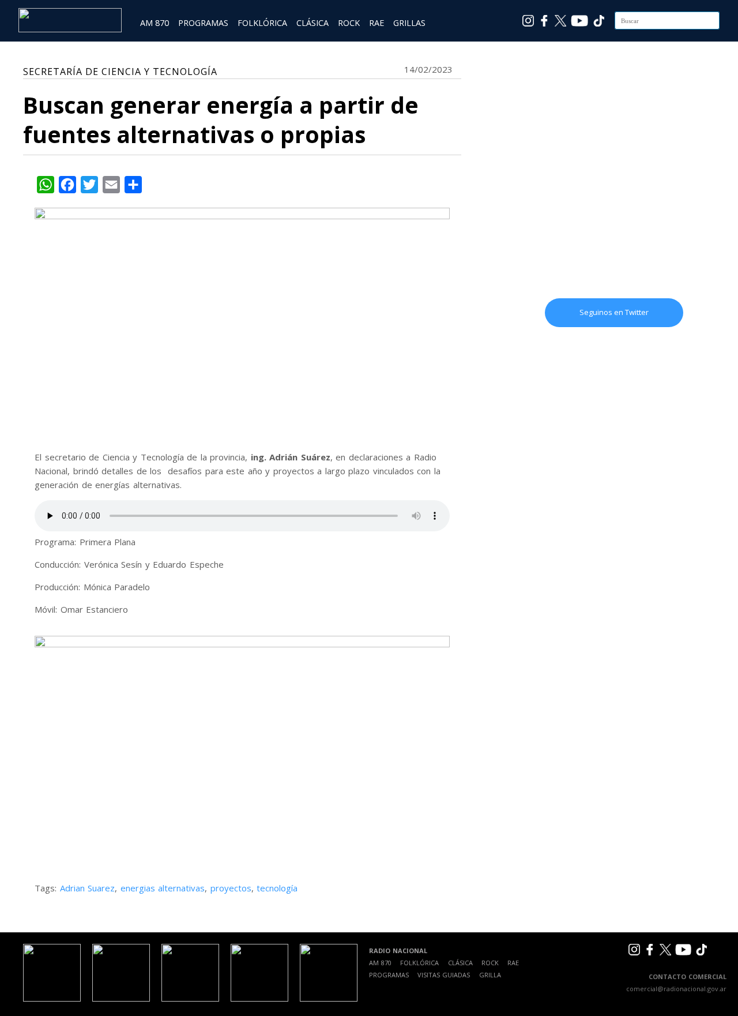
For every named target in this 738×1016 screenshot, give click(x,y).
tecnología (277, 888)
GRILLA (490, 974)
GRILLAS (409, 22)
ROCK (349, 22)
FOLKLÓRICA (262, 22)
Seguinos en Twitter (614, 312)
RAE (376, 22)
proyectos (230, 888)
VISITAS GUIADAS (443, 974)
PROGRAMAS (203, 22)
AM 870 (154, 22)
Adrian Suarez (87, 888)
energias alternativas (163, 888)
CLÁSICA (312, 22)
